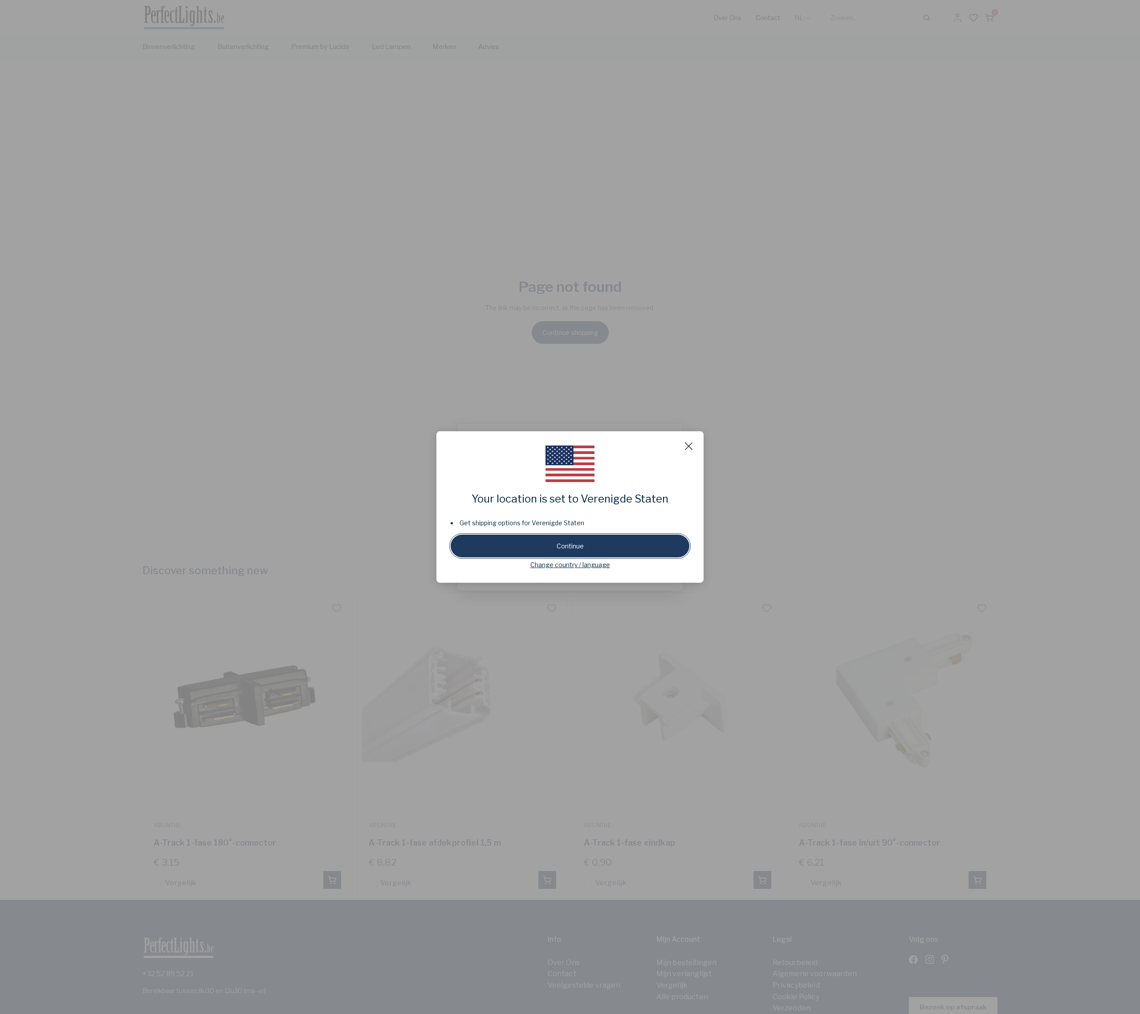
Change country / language (570, 564)
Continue (570, 546)
